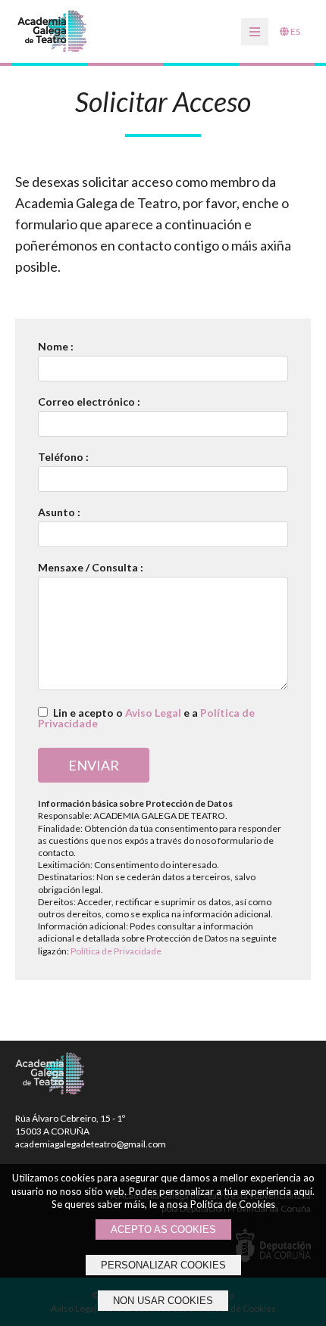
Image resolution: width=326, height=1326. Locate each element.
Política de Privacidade (116, 951)
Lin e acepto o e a (146, 718)
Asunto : (59, 512)
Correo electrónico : (89, 402)
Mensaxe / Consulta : (90, 567)
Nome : (56, 346)
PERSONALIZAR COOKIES (163, 1265)
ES (294, 31)
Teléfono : (63, 457)
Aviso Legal (153, 712)
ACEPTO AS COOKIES (163, 1229)
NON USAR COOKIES (163, 1300)
